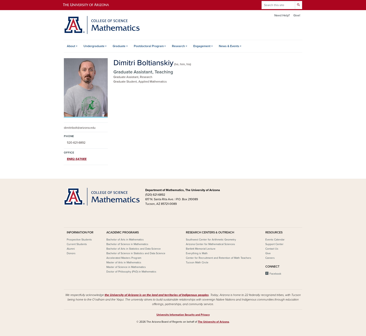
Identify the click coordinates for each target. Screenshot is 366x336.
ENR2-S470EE (77, 159)
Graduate (119, 46)
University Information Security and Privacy (183, 314)
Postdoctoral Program (149, 46)
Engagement (201, 46)
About (71, 46)
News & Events (229, 46)
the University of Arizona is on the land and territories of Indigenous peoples (157, 295)
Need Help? (282, 15)
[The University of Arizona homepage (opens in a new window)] (89, 5)
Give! (296, 15)
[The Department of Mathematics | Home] (102, 25)
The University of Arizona (213, 321)
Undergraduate (93, 46)
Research (178, 46)
